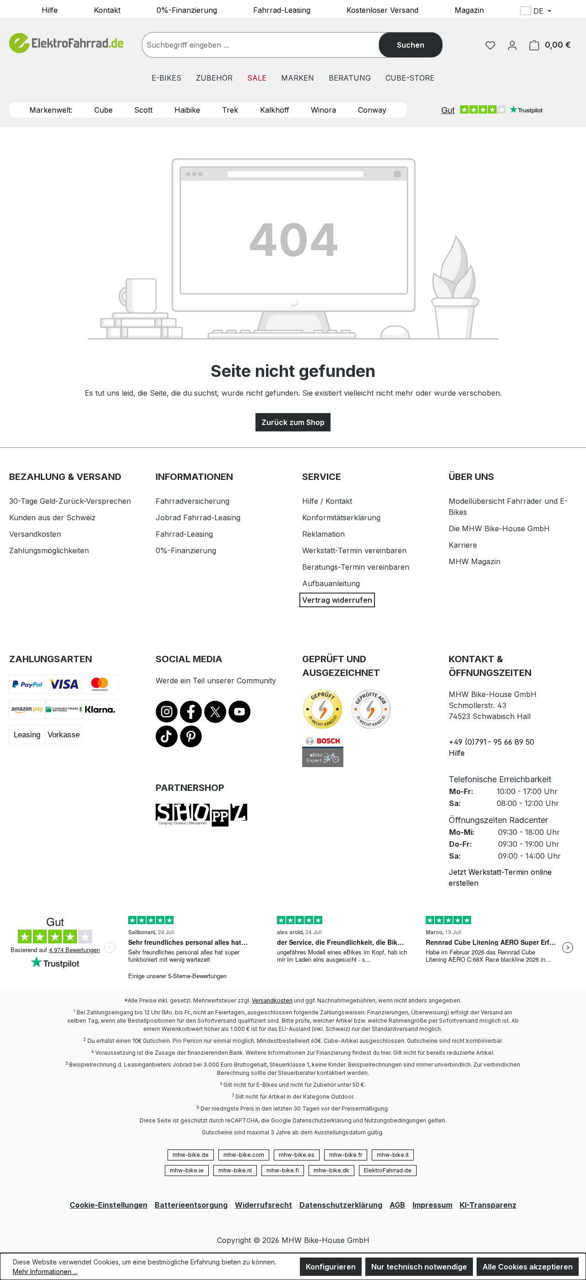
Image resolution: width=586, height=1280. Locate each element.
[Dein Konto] (512, 45)
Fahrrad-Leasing (281, 9)
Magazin (469, 9)
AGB (397, 1204)
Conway (372, 109)
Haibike (187, 109)
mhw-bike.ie (187, 1170)
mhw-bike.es (297, 1154)
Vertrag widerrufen (337, 600)
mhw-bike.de (191, 1154)
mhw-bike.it (393, 1154)
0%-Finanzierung (187, 9)
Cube (103, 109)
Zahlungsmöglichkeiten (49, 550)
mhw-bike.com (243, 1154)
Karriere (463, 545)
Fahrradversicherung (192, 501)
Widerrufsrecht (263, 1204)
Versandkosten (35, 534)
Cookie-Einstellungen (108, 1204)
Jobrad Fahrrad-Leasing (198, 517)
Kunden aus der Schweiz (52, 517)
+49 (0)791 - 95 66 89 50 (491, 741)
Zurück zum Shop (293, 422)
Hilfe (50, 9)
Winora (323, 109)
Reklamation (323, 534)
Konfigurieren (331, 1266)
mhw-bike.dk (331, 1170)
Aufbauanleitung (331, 583)
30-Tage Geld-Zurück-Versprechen (70, 501)
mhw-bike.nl (235, 1170)
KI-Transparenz (488, 1204)
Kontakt (107, 9)
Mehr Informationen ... (45, 1271)
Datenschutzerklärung (340, 1204)
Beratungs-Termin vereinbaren (355, 567)
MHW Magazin (474, 561)
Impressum (432, 1204)
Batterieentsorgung (191, 1204)
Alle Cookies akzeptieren (528, 1266)
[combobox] (269, 45)
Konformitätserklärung (341, 517)
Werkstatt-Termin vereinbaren (354, 550)
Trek (230, 109)
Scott (143, 109)
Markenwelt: (50, 109)
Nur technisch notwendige (419, 1266)
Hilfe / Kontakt (327, 501)
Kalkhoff (274, 109)
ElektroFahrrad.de (388, 1170)
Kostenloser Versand (382, 9)
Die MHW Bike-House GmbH (499, 528)
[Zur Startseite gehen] (66, 43)
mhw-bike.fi (282, 1170)
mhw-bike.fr (345, 1154)
